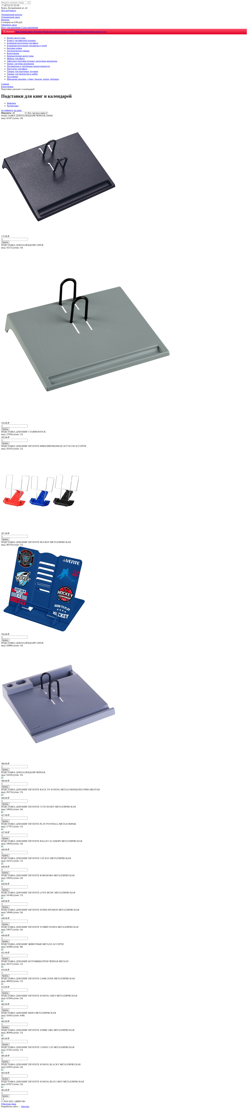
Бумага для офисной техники (21, 40)
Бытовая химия (14, 48)
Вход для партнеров (11, 27)
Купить (5, 242)
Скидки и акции (67, 31)
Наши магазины (51, 31)
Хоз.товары (12, 76)
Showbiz (25, 1106)
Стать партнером (29, 27)
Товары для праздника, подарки (22, 71)
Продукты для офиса (17, 69)
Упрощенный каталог (11, 14)
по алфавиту (7, 110)
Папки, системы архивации (20, 63)
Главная (5, 84)
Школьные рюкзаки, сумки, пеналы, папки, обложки (33, 79)
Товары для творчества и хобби (22, 74)
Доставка (37, 31)
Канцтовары (13, 53)
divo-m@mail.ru (8, 10)
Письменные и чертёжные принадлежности (28, 66)
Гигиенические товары (18, 51)
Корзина (5, 19)
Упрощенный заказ (10, 17)
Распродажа (13, 106)
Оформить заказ (9, 25)
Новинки (11, 103)
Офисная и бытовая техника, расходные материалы (32, 61)
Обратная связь (8, 1104)
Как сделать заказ (24, 31)
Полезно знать (93, 31)
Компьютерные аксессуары (20, 56)
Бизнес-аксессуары (16, 38)
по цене (18, 110)
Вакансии (81, 31)
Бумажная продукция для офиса (22, 43)
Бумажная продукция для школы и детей (27, 45)
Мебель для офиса (16, 58)
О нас (103, 31)
